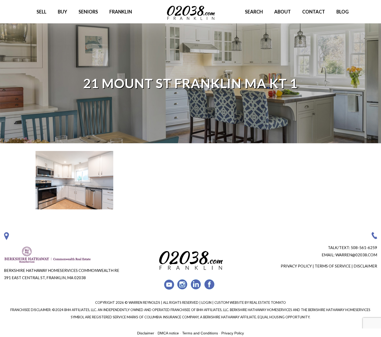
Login (206, 302)
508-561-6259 (364, 247)
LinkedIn (196, 284)
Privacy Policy (296, 266)
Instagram (182, 284)
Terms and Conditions (200, 333)
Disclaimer (365, 266)
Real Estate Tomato (268, 302)
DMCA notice (168, 333)
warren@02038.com (356, 254)
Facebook (209, 284)
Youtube (169, 284)
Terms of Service (333, 266)
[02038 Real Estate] (190, 11)
